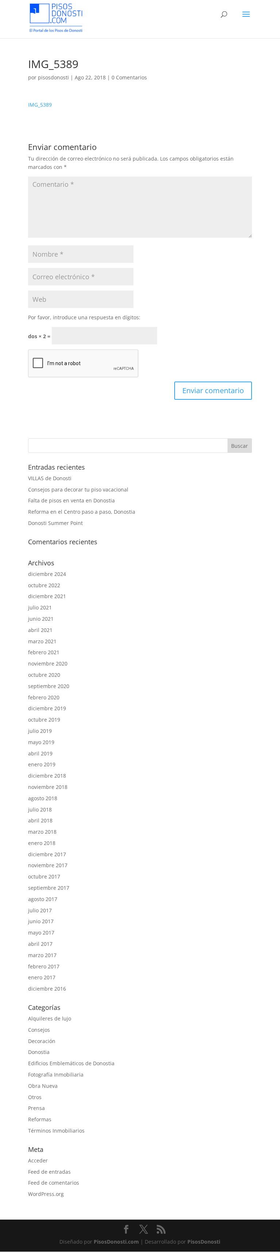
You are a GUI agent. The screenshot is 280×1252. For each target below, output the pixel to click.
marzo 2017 (42, 955)
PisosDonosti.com (116, 1241)
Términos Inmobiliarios (56, 1130)
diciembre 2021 (47, 596)
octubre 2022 (44, 585)
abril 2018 (40, 820)
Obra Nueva (43, 1085)
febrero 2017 (43, 966)
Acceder (38, 1160)
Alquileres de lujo (49, 1018)
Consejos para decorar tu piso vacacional (78, 489)
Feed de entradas (49, 1171)
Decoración (41, 1041)
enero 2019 (41, 764)
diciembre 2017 (47, 854)
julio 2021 (40, 607)
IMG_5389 (40, 104)
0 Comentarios (129, 77)
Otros (35, 1097)
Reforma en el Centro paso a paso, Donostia (81, 511)
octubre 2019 (44, 719)
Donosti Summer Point (55, 523)
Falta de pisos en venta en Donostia (71, 500)
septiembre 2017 (48, 887)
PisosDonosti (203, 1241)
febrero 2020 (43, 697)
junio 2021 (41, 618)
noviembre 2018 (47, 786)
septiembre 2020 (48, 686)
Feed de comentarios (53, 1182)
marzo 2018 (42, 831)
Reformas (39, 1119)
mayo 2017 (41, 932)
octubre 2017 (44, 876)
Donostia (39, 1051)
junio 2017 (41, 921)
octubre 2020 (44, 674)
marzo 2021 (42, 641)
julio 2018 (40, 809)
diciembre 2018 (47, 775)
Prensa (36, 1108)
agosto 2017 (42, 899)
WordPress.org (46, 1193)
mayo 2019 (41, 742)
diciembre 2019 (47, 708)
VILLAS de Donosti (49, 478)
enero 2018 (41, 843)
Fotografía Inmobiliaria (55, 1074)
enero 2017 (41, 977)
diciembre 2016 (47, 988)
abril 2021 (40, 630)
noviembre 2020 (47, 663)
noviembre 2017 (47, 865)
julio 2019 (40, 730)
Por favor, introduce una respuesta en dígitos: (84, 317)
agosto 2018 (42, 798)
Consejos (39, 1029)
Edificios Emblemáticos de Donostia (71, 1063)
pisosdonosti (53, 77)
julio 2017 (40, 910)
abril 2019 (40, 753)
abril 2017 (40, 943)
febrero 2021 (43, 652)
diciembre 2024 (47, 573)
